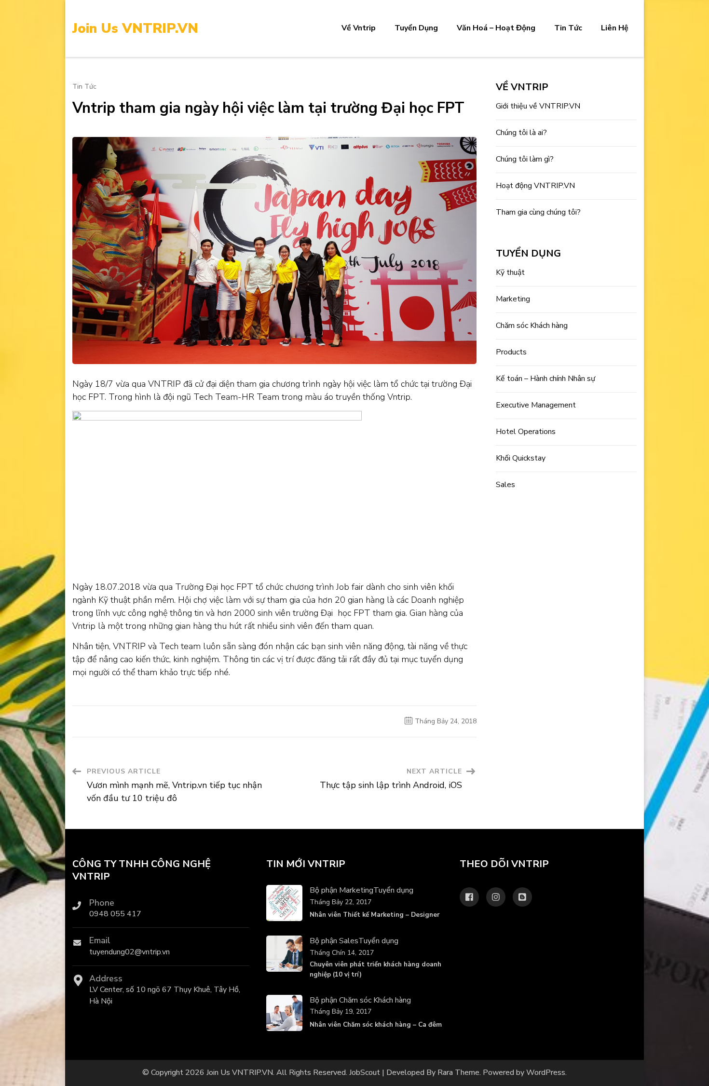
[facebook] (469, 897)
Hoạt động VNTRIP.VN (535, 185)
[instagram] (495, 897)
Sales (505, 484)
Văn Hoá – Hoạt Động (496, 28)
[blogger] (522, 897)
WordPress (545, 1072)
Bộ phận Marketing (341, 890)
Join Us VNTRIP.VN (135, 28)
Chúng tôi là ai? (521, 132)
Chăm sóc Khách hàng (532, 325)
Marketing (513, 299)
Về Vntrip (358, 28)
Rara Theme (458, 1072)
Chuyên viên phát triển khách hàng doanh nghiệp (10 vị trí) (375, 969)
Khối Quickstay (520, 458)
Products (511, 352)
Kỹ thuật (510, 272)
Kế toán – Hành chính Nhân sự (545, 378)
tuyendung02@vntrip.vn (129, 952)
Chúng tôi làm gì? (525, 159)
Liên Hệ (614, 28)
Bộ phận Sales (334, 941)
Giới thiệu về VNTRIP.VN (538, 106)
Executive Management (536, 405)
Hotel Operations (526, 431)
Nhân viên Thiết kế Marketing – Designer (374, 914)
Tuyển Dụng (416, 28)
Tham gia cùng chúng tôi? (538, 212)
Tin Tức (568, 28)
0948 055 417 (115, 914)
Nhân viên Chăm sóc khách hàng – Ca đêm (376, 1024)
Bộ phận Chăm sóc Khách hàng (360, 1000)
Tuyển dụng (393, 890)
